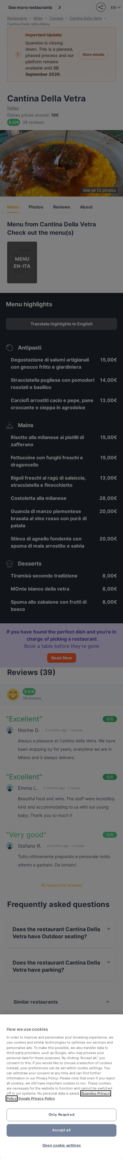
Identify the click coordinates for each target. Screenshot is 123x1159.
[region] (61, 1086)
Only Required (61, 1114)
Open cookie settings (61, 1145)
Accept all (61, 1130)
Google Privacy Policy (36, 1098)
